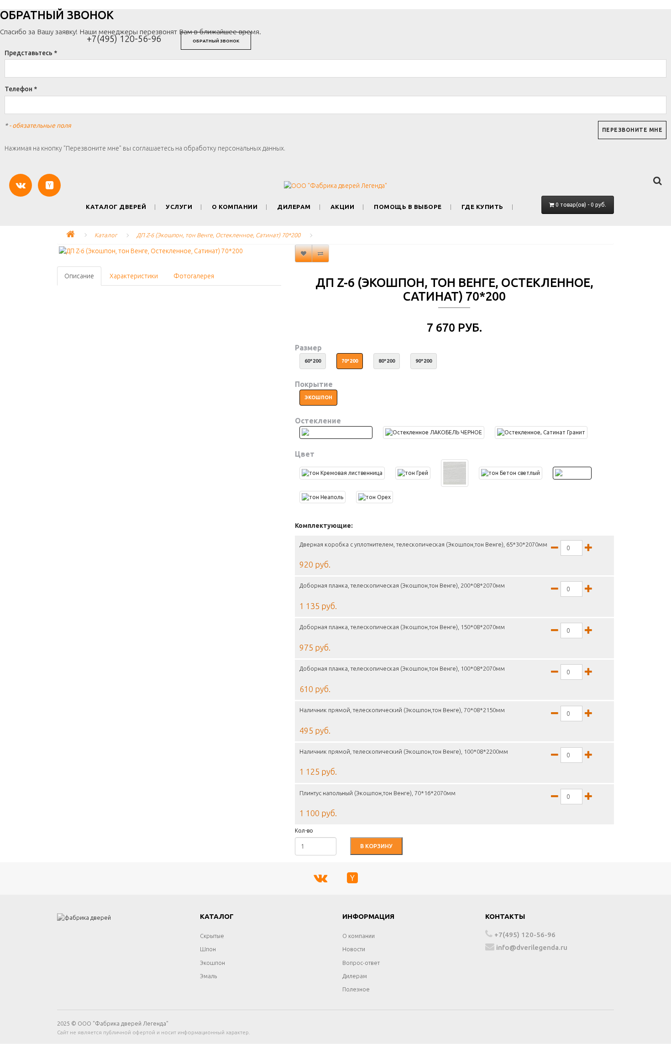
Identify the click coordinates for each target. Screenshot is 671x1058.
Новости (353, 949)
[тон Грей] (412, 473)
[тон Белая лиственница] (454, 473)
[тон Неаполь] (322, 497)
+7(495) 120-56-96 (124, 38)
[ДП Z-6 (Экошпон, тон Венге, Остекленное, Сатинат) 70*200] (169, 251)
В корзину (376, 846)
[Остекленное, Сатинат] (335, 432)
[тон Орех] (374, 497)
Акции (342, 206)
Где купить (482, 206)
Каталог (105, 235)
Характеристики (134, 276)
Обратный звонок (216, 40)
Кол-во (304, 831)
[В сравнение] (320, 253)
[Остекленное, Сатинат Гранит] (541, 432)
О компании (234, 206)
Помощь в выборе (408, 206)
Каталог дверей (116, 206)
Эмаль (208, 976)
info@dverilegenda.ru (530, 947)
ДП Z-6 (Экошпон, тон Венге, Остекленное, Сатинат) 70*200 (218, 235)
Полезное (356, 989)
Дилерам (294, 206)
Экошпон (212, 962)
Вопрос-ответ (361, 962)
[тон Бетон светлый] (510, 473)
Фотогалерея (193, 276)
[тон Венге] (572, 473)
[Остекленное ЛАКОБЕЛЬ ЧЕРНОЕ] (433, 432)
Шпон (208, 949)
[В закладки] (303, 253)
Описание (79, 276)
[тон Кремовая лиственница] (342, 473)
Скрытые (212, 936)
